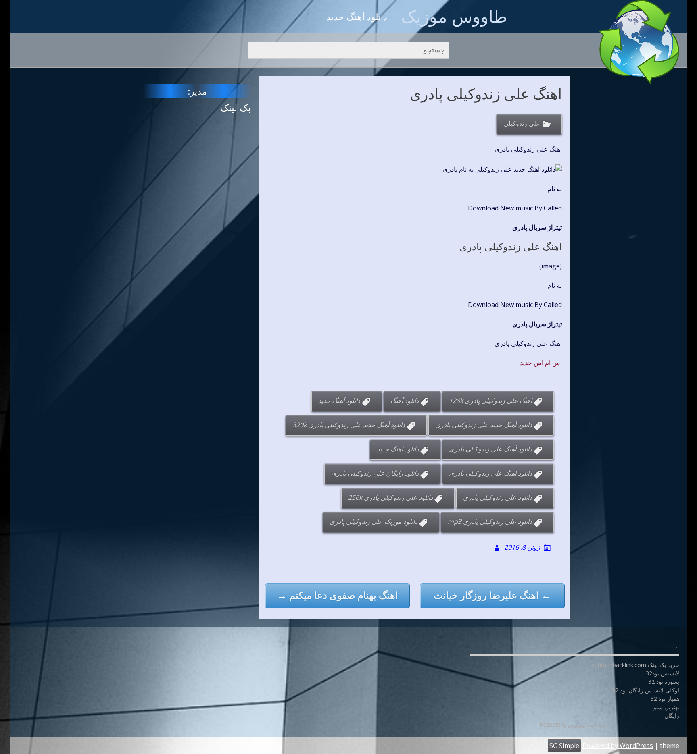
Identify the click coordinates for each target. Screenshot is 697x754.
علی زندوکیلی (521, 123)
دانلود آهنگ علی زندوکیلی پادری (490, 449)
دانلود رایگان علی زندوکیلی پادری (375, 473)
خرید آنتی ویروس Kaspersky (574, 724)
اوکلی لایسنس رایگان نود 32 (645, 690)
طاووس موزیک (454, 16)
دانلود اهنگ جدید (398, 449)
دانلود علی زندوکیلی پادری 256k (390, 497)
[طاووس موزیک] (639, 42)
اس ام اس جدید (541, 362)
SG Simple (564, 745)
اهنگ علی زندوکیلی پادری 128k (490, 400)
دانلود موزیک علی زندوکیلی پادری (373, 521)
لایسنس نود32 (662, 673)
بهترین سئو (666, 707)
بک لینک (235, 107)
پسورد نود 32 (663, 681)
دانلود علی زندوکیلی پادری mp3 (490, 521)
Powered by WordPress (617, 745)
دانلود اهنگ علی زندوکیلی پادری (490, 473)
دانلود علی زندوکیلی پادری (497, 497)
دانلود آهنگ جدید (339, 400)
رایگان (671, 715)
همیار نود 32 (665, 698)
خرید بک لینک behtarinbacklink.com (635, 665)
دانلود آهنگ (404, 400)
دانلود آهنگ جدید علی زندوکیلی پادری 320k (348, 424)
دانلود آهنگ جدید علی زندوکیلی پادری (483, 424)
